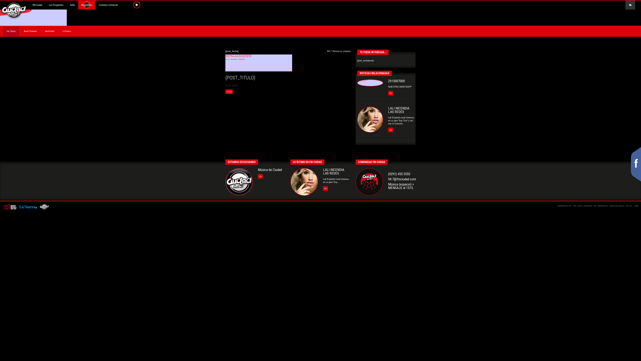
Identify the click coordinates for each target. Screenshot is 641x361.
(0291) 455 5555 (399, 174)
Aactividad (49, 31)
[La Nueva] (28, 206)
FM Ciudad (37, 5)
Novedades (86, 5)
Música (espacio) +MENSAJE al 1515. (401, 186)
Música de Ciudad (270, 170)
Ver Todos (11, 31)
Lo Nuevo (67, 31)
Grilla (72, 5)
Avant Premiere (30, 31)
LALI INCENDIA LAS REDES (398, 110)
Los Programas (56, 5)
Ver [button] (390, 93)
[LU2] (10, 206)
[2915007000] (370, 82)
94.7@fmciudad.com (402, 179)
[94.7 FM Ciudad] (44, 206)
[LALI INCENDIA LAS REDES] (370, 120)
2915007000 (396, 81)
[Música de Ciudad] (239, 182)
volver (229, 91)
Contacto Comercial (108, 5)
